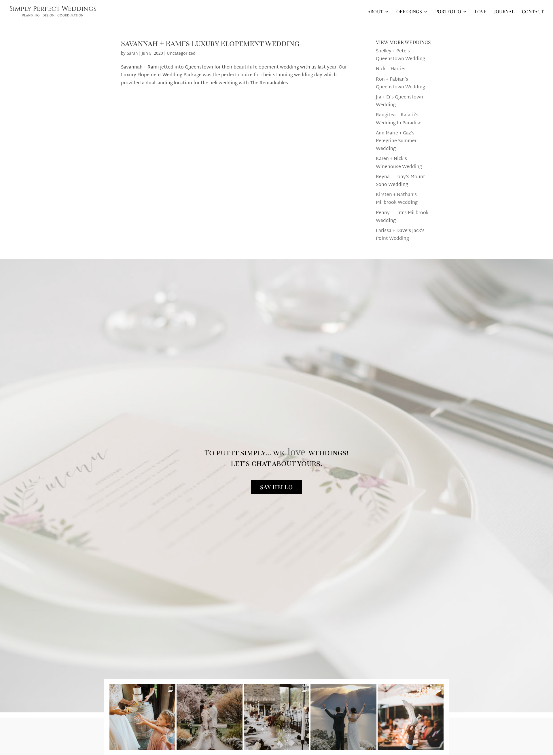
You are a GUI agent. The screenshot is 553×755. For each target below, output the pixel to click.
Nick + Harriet (391, 69)
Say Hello (276, 487)
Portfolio (448, 11)
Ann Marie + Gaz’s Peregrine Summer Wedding (396, 141)
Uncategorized (181, 53)
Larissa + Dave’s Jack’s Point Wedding (400, 235)
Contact (533, 11)
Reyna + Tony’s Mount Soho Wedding (400, 181)
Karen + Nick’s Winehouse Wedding (399, 163)
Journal (504, 11)
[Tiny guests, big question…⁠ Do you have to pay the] (142, 717)
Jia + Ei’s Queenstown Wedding (399, 101)
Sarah (132, 53)
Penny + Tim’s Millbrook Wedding (402, 217)
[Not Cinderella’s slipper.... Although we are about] (411, 717)
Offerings (409, 11)
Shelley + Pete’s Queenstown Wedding (400, 55)
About (375, 11)
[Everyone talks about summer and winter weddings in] (210, 717)
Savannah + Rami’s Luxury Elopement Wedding (210, 43)
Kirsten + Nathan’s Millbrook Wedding (397, 199)
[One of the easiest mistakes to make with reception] (277, 717)
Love (481, 11)
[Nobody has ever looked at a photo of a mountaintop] (343, 717)
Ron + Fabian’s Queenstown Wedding (400, 83)
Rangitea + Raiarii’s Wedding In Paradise (398, 119)
